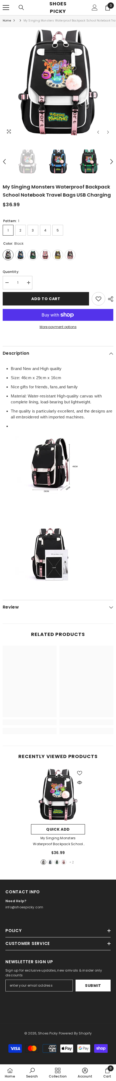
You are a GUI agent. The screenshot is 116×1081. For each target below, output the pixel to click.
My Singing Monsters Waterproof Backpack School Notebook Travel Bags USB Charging (58, 841)
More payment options (58, 327)
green (57, 862)
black (43, 862)
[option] (58, 82)
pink (63, 862)
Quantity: (11, 271)
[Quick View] (80, 782)
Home (7, 21)
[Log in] (95, 7)
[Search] (21, 7)
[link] (30, 722)
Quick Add (58, 829)
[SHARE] (109, 299)
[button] (98, 132)
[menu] (6, 7)
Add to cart (45, 298)
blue (50, 862)
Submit (93, 985)
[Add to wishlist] (98, 298)
